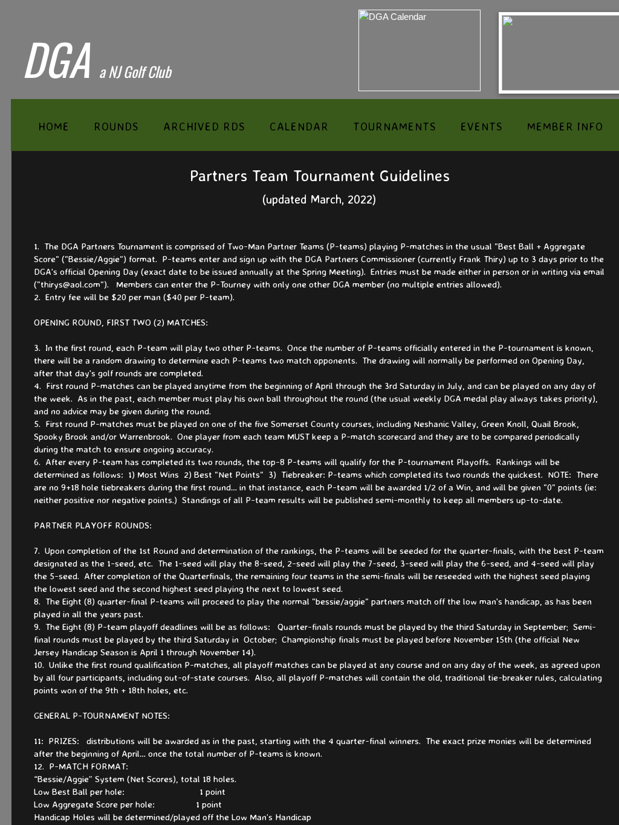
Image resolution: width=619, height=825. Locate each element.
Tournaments (394, 126)
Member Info (565, 126)
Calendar (299, 126)
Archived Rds (204, 126)
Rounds (116, 126)
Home (54, 126)
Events (482, 126)
